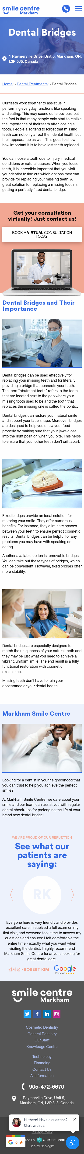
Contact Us (42, 1069)
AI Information (42, 1075)
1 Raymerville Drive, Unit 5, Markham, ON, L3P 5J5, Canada (45, 58)
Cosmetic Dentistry (42, 1027)
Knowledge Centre (42, 1046)
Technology (42, 1056)
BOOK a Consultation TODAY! (42, 234)
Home (7, 84)
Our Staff (42, 1040)
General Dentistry (42, 1033)
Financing (42, 1063)
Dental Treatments (32, 84)
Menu (78, 8)
